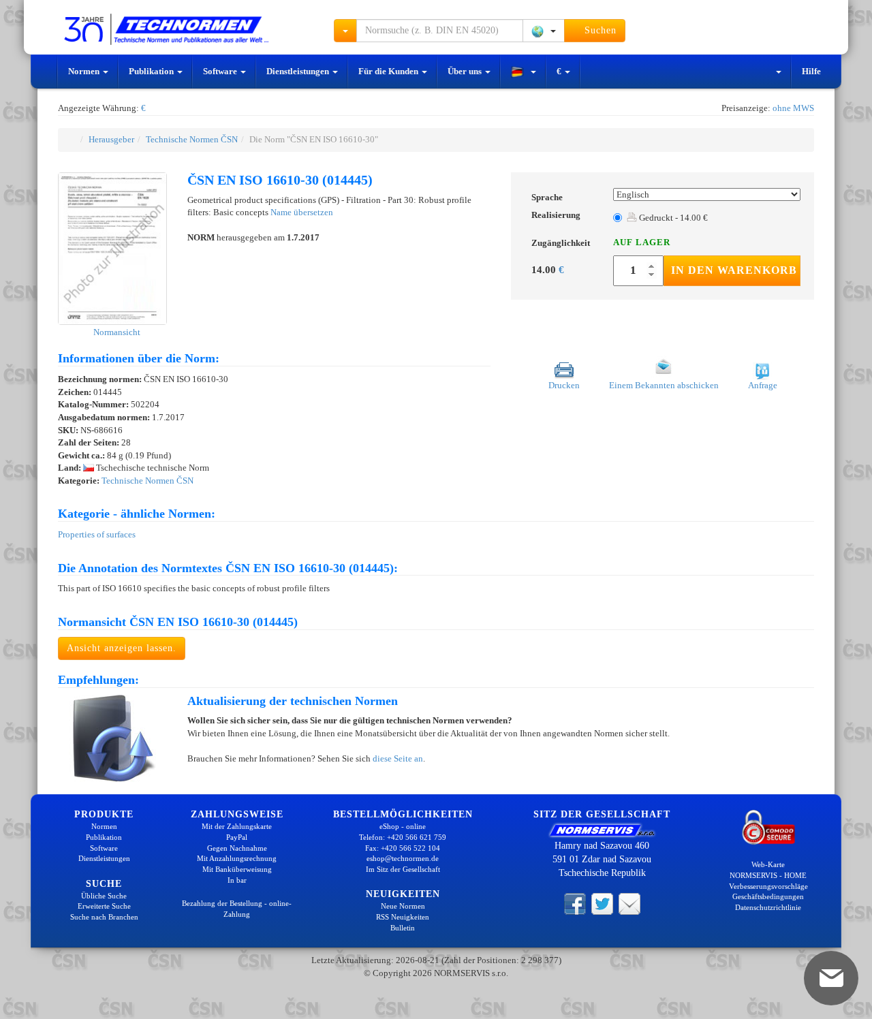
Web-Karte (768, 864)
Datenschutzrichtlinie (768, 907)
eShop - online (402, 826)
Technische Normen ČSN (192, 139)
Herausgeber (111, 139)
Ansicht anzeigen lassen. (121, 648)
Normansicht (115, 332)
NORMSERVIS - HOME (768, 875)
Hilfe (811, 71)
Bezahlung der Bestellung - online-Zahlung (237, 908)
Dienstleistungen (298, 71)
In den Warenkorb (734, 270)
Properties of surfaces (97, 534)
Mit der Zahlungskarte (237, 826)
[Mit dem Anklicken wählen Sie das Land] (544, 30)
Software (221, 71)
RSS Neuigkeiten (402, 917)
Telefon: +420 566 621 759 (402, 837)
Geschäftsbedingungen (768, 896)
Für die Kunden (389, 71)
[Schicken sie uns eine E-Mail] (629, 902)
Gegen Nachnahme (237, 848)
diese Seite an (398, 758)
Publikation (152, 71)
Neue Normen (403, 906)
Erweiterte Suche (104, 906)
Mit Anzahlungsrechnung (237, 858)
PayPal (236, 837)
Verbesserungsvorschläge (768, 886)
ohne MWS (793, 108)
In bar (237, 880)
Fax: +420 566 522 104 (402, 848)
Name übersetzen (301, 212)
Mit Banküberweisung (237, 869)
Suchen (599, 30)
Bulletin (402, 928)
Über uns (466, 71)
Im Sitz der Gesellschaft (403, 869)
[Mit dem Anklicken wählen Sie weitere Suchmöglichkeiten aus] (345, 30)
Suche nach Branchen (104, 917)
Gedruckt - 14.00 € (672, 218)
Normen (85, 71)
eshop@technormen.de (403, 858)
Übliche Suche (104, 896)
